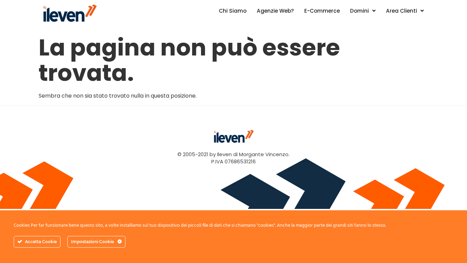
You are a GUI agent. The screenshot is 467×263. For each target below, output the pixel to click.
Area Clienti (401, 10)
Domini (359, 10)
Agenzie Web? (275, 10)
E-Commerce (322, 10)
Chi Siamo (232, 10)
